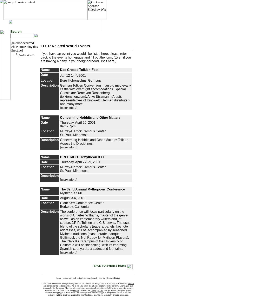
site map (87, 278)
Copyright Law (97, 290)
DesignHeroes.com (120, 295)
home (59, 278)
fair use (76, 290)
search (94, 278)
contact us (67, 278)
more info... (68, 107)
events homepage (70, 57)
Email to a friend (25, 55)
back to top (77, 278)
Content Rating (113, 278)
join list (102, 278)
